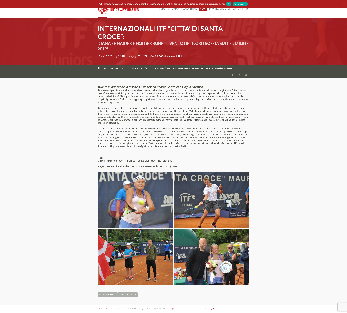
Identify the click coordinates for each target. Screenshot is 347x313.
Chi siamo (173, 9)
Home (162, 9)
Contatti (238, 9)
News (203, 9)
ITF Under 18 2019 (146, 56)
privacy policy (194, 309)
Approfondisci (240, 4)
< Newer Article (107, 295)
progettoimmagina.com (217, 309)
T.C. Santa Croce (104, 309)
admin (121, 56)
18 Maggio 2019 (106, 56)
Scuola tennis (189, 9)
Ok (229, 4)
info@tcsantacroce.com (178, 309)
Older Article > (128, 295)
